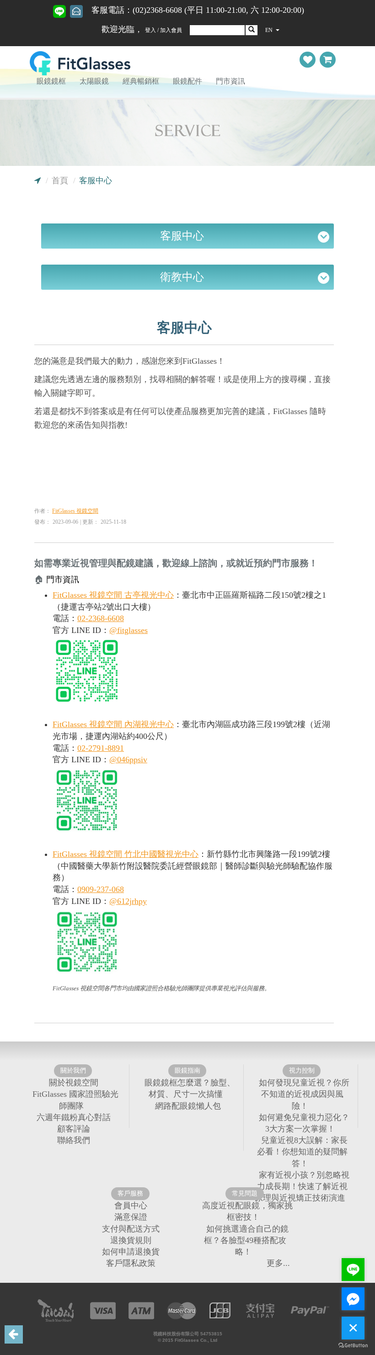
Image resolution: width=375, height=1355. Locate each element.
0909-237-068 (100, 889)
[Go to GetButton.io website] (353, 1346)
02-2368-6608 (100, 618)
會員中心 (130, 1205)
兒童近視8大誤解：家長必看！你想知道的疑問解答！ (302, 1152)
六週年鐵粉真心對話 (74, 1116)
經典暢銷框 (141, 81)
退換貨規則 (130, 1239)
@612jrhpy (128, 901)
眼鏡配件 (187, 81)
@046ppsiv (128, 759)
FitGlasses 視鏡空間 (75, 511)
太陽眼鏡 (94, 81)
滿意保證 (130, 1217)
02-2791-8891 (100, 748)
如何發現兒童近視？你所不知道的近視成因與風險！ (304, 1094)
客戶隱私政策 (130, 1263)
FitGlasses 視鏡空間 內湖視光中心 (113, 724)
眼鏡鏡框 (51, 81)
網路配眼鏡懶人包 (188, 1105)
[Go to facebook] (353, 1298)
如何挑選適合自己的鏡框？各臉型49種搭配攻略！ (246, 1240)
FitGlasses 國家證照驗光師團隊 (75, 1099)
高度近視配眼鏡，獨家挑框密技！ (247, 1211)
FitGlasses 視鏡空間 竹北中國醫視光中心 (125, 854)
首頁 (60, 180)
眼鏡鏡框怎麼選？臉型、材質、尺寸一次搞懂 (190, 1088)
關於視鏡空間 (73, 1082)
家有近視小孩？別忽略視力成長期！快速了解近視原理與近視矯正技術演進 (302, 1186)
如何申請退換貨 (131, 1251)
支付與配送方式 (131, 1228)
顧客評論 (73, 1128)
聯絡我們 (73, 1140)
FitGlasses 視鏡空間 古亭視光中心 (113, 595)
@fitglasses (128, 630)
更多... (278, 1263)
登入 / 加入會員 (163, 30)
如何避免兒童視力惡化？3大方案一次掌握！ (304, 1122)
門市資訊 (230, 81)
